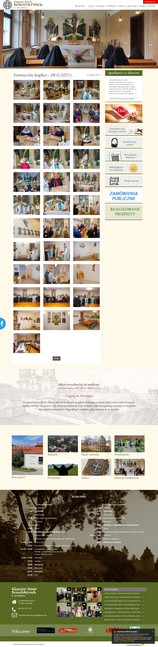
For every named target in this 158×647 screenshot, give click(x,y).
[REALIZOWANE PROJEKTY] (123, 212)
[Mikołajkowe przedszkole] (123, 168)
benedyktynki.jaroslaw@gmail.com (33, 615)
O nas (90, 6)
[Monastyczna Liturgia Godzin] (123, 130)
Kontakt (151, 6)
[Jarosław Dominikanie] (90, 630)
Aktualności (80, 6)
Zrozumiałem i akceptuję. (127, 641)
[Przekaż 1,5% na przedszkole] (123, 113)
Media (142, 6)
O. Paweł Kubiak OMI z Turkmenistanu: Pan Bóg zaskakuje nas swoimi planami (123, 605)
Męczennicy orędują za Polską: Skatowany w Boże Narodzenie (123, 608)
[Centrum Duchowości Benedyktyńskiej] (46, 630)
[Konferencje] (123, 143)
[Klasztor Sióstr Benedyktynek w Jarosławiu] (7, 5)
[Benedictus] (123, 155)
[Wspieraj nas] (123, 181)
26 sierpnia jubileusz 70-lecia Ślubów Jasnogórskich (123, 616)
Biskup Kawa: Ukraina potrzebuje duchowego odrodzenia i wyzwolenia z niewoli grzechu (123, 620)
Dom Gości (131, 6)
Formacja (100, 6)
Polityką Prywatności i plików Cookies (131, 636)
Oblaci (121, 6)
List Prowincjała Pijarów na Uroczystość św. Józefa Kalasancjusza (123, 601)
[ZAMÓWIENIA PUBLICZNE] (123, 196)
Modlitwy (111, 6)
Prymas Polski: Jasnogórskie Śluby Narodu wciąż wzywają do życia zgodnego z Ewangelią (123, 593)
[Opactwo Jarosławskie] (68, 630)
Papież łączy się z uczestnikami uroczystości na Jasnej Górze (123, 597)
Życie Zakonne (111, 589)
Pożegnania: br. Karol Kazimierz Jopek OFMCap (123, 612)
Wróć (56, 358)
